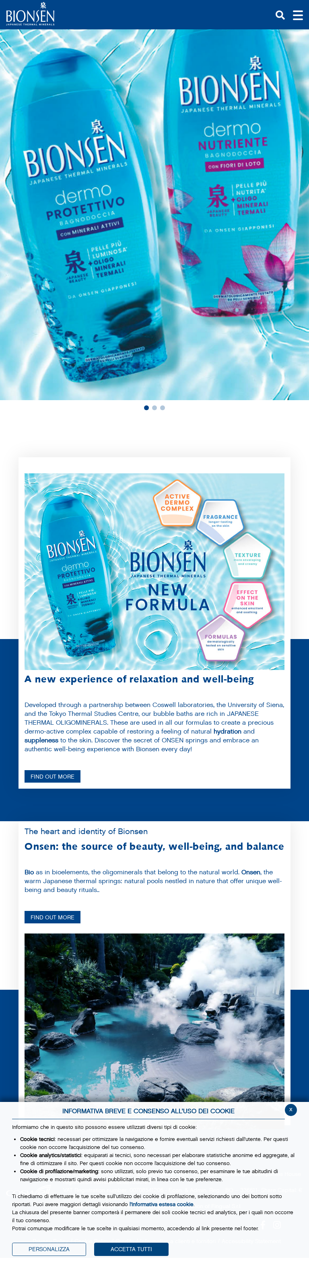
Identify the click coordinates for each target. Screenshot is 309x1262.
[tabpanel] (154, 214)
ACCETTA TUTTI (131, 1249)
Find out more (52, 917)
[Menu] (298, 14)
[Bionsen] (30, 13)
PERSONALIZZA (49, 1249)
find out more (52, 777)
